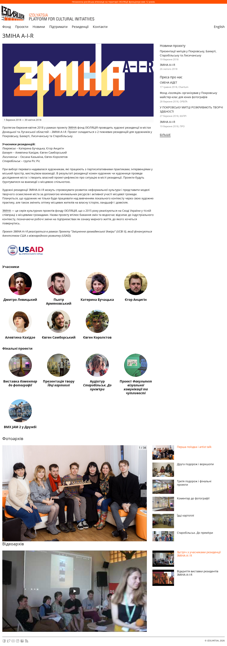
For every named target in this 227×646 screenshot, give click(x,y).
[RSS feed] (26, 641)
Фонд (6, 27)
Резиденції (80, 27)
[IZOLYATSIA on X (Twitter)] (9, 641)
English (219, 27)
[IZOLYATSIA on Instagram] (17, 641)
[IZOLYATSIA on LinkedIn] (22, 641)
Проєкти (21, 27)
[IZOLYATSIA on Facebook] (4, 641)
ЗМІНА (72, 127)
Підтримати (58, 27)
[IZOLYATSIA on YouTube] (13, 641)
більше (165, 135)
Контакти (100, 27)
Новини (39, 27)
